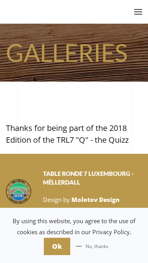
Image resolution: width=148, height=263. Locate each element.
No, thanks (97, 246)
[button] (138, 12)
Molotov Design (95, 199)
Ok (57, 246)
